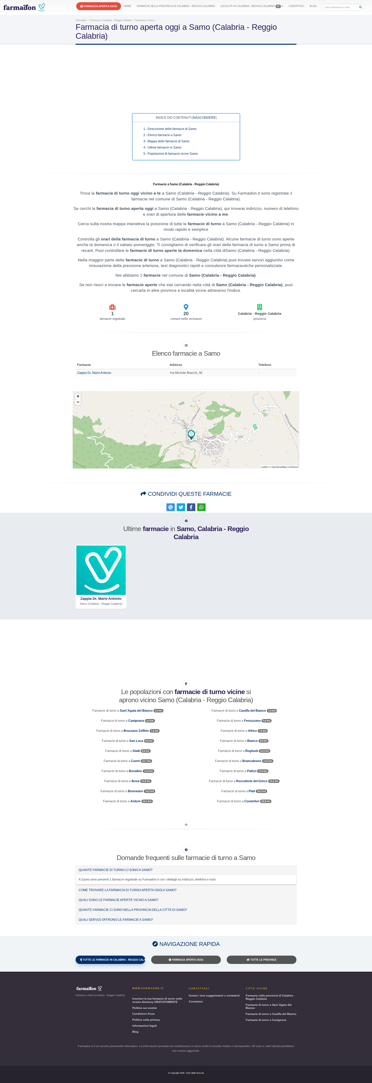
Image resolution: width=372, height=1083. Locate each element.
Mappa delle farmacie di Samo (166, 141)
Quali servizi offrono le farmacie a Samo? (116, 919)
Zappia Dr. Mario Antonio (94, 372)
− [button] (78, 402)
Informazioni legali (144, 1025)
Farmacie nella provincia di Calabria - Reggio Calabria (176, 6)
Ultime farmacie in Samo (162, 147)
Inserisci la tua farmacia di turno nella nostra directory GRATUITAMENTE (157, 1000)
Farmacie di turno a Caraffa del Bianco (271, 1013)
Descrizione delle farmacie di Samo (169, 128)
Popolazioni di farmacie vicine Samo (170, 153)
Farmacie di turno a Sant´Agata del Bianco (269, 1006)
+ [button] (78, 396)
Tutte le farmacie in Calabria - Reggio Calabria (113, 959)
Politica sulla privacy (146, 1019)
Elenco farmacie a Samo (162, 135)
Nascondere (204, 117)
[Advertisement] (186, 78)
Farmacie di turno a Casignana (266, 1019)
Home (127, 6)
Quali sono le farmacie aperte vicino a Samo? (118, 900)
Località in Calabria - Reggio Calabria (250, 6)
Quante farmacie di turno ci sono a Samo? (115, 870)
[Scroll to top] (365, 1078)
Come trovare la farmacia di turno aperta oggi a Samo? (128, 890)
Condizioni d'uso (143, 1013)
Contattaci (296, 6)
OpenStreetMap (279, 466)
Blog (313, 6)
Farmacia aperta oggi (100, 6)
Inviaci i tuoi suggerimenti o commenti (214, 995)
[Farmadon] (24, 7)
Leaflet (264, 466)
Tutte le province (263, 959)
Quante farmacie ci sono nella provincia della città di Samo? (133, 909)
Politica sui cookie (144, 1007)
